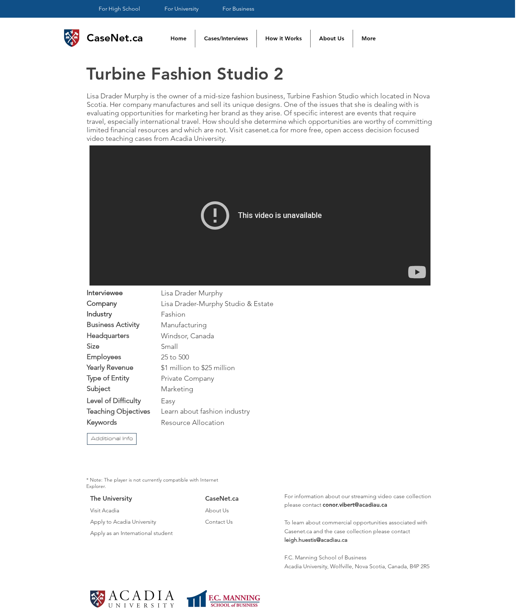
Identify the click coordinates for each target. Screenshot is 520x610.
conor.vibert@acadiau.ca (355, 504)
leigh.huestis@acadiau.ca (315, 539)
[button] (112, 439)
